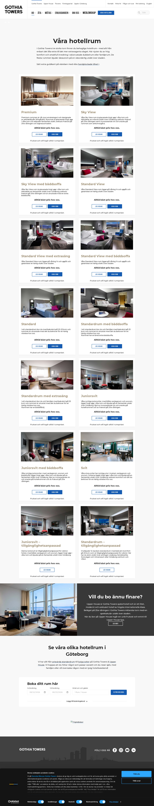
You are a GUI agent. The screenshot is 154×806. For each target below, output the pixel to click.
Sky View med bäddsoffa (41, 184)
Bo (33, 13)
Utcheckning (54, 688)
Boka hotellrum (106, 13)
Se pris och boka (118, 692)
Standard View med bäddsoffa (105, 256)
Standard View (93, 184)
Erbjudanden (61, 13)
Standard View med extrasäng (45, 256)
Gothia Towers (51, 776)
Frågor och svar (128, 4)
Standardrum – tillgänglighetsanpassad (100, 543)
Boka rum (55, 134)
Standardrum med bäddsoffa (104, 324)
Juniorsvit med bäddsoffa (42, 468)
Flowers (58, 4)
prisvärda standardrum (63, 662)
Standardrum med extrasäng (44, 396)
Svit (84, 468)
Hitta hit (118, 4)
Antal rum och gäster (80, 688)
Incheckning (31, 688)
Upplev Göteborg (80, 4)
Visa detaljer (113, 802)
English (149, 4)
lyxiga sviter (84, 662)
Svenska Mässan (38, 776)
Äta (39, 13)
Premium (29, 112)
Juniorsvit (89, 396)
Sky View (88, 112)
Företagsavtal (67, 4)
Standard (28, 324)
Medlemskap (89, 13)
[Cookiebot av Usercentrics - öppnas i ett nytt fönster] (13, 801)
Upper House (48, 4)
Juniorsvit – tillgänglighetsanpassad (41, 543)
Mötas (48, 13)
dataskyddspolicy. (37, 795)
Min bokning (140, 4)
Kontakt (110, 4)
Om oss (75, 13)
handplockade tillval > (88, 64)
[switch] (62, 801)
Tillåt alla (136, 774)
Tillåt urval (136, 781)
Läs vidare (39, 134)
